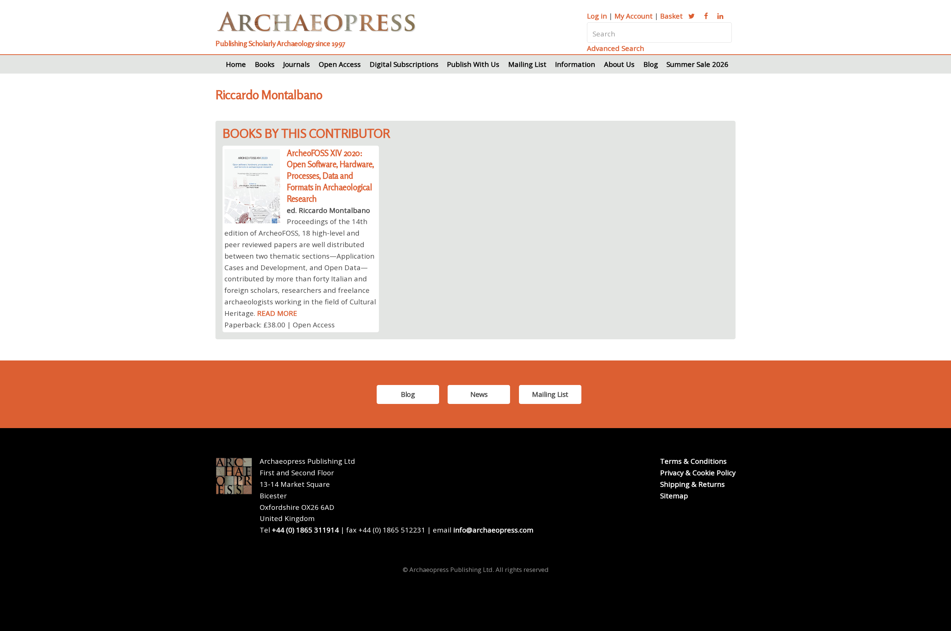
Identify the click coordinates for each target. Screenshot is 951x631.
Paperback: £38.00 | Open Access (279, 324)
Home (236, 64)
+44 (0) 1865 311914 (305, 529)
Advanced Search (615, 48)
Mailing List (527, 64)
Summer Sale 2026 (697, 64)
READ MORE (277, 313)
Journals (296, 64)
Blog (650, 64)
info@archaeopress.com (493, 529)
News (478, 394)
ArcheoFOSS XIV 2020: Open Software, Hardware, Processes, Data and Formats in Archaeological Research (330, 176)
